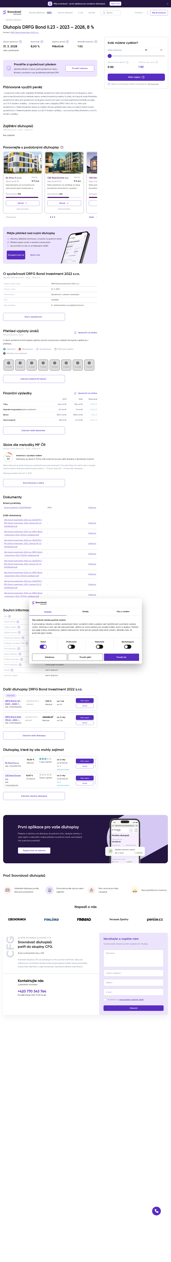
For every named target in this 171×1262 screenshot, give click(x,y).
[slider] (110, 56)
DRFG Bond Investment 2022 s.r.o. (25, 32)
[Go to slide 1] (50, 217)
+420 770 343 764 (32, 991)
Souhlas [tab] (48, 612)
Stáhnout (92, 508)
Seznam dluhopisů (13, 20)
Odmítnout (49, 657)
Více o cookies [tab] (123, 611)
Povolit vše (121, 657)
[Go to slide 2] (52, 217)
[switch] (71, 647)
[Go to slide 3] (54, 217)
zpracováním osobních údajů (131, 1000)
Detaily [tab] (85, 611)
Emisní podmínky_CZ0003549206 (17, 508)
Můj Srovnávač (153, 84)
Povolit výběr (85, 657)
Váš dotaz (110, 953)
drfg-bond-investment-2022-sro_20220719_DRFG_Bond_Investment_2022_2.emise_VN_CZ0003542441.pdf (23, 523)
